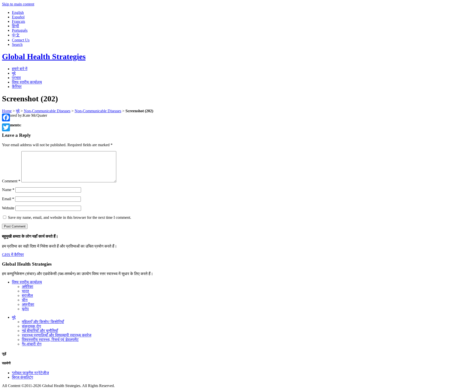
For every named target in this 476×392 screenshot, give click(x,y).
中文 (16, 35)
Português (20, 30)
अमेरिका (27, 286)
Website (8, 208)
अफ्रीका (28, 304)
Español (18, 17)
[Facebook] (6, 117)
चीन (25, 300)
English (18, 12)
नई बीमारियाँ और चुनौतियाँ (40, 331)
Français (18, 21)
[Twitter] (6, 127)
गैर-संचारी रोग (31, 344)
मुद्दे (14, 73)
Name (8, 190)
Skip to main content (18, 4)
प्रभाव (16, 78)
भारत (25, 291)
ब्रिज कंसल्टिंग (22, 377)
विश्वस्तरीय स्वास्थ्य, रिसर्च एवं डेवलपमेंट (50, 339)
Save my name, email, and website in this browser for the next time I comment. (69, 217)
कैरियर (17, 86)
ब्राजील (27, 295)
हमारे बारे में (19, 69)
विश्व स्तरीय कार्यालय (27, 82)
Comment (11, 181)
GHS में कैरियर (13, 254)
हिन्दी (15, 26)
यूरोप (25, 309)
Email (8, 199)
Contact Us (21, 40)
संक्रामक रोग (31, 326)
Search (17, 44)
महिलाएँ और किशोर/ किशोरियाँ (43, 322)
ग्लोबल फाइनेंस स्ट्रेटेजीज (30, 373)
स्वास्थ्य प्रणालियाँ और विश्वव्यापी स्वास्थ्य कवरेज (56, 335)
